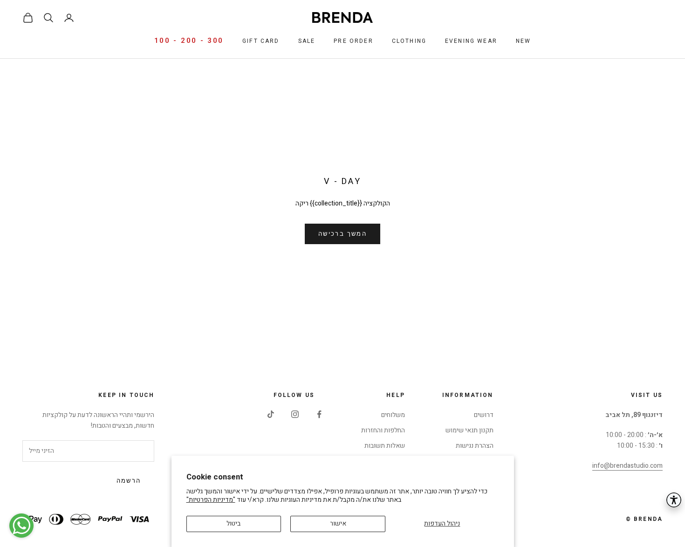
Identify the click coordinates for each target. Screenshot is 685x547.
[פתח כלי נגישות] (673, 499)
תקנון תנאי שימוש (469, 430)
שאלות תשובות (384, 446)
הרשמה (128, 481)
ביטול (233, 523)
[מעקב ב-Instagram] (295, 414)
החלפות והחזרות (383, 430)
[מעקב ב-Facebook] (319, 414)
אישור (338, 523)
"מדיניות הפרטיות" (210, 500)
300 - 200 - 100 (189, 40)
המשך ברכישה (342, 234)
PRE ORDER (353, 41)
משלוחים (393, 415)
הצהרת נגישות (474, 446)
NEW (523, 41)
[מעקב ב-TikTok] (270, 414)
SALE (306, 41)
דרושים (483, 415)
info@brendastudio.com (627, 466)
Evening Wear (471, 41)
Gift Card (260, 41)
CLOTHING (409, 41)
